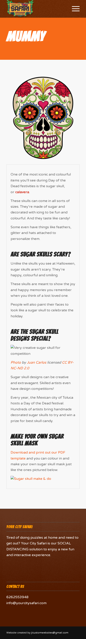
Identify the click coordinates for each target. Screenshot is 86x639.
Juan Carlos (36, 362)
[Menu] (73, 9)
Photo (16, 362)
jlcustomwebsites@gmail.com (49, 632)
